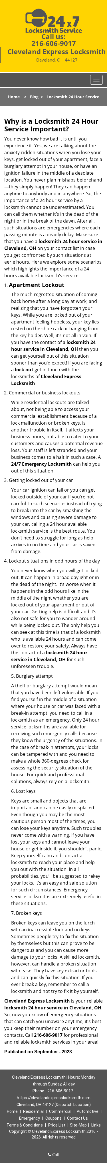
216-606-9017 (53, 43)
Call (55, 1154)
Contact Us (77, 1118)
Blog (34, 96)
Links (96, 1125)
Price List (56, 1125)
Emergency (29, 1118)
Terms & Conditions (25, 1125)
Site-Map (78, 1125)
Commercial (60, 1111)
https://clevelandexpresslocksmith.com (53, 1097)
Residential (33, 1111)
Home (14, 96)
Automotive (87, 1111)
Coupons (53, 1118)
